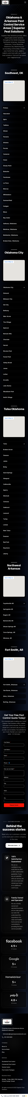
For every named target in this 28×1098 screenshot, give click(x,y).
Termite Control (6, 1067)
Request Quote (14, 805)
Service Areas (5, 1049)
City (5, 783)
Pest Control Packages (8, 1070)
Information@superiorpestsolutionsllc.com (14, 1034)
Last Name (7, 749)
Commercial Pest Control (8, 1064)
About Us (4, 1046)
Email (6, 755)
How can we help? (9, 769)
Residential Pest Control (8, 1061)
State (5, 790)
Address (6, 777)
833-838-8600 (11, 1096)
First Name (7, 742)
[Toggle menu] (25, 2)
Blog (3, 1052)
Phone (10, 763)
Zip (5, 798)
